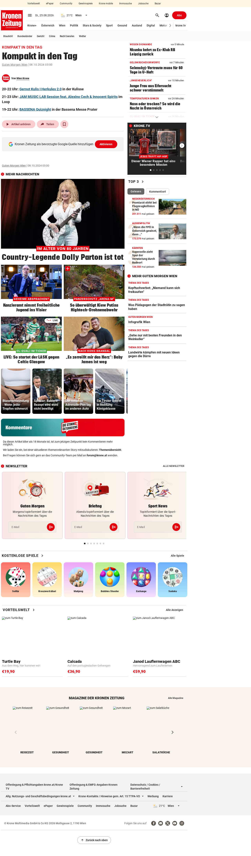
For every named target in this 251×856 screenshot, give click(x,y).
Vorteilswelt (33, 3)
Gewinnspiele (86, 3)
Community (66, 3)
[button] (170, 25)
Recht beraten (67, 36)
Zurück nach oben (94, 840)
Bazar (158, 3)
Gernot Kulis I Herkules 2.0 (40, 89)
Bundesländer (24, 36)
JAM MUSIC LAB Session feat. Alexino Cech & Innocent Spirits (68, 97)
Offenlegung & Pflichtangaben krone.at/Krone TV (34, 786)
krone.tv (181, 25)
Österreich (47, 25)
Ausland (137, 25)
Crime (52, 36)
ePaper (50, 3)
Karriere (168, 796)
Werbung (153, 796)
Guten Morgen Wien (15, 64)
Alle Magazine (175, 698)
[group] (15, 391)
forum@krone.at (97, 455)
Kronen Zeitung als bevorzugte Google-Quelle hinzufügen (64, 144)
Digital (151, 25)
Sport (109, 25)
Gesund (122, 25)
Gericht (40, 36)
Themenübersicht (110, 449)
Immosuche (125, 3)
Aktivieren (106, 144)
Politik (74, 25)
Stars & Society (92, 25)
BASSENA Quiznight (35, 109)
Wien (62, 25)
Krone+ (31, 25)
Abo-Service (13, 805)
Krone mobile (106, 3)
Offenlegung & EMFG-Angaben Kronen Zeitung (93, 786)
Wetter (82, 36)
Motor (163, 25)
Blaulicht (8, 36)
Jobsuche (143, 3)
